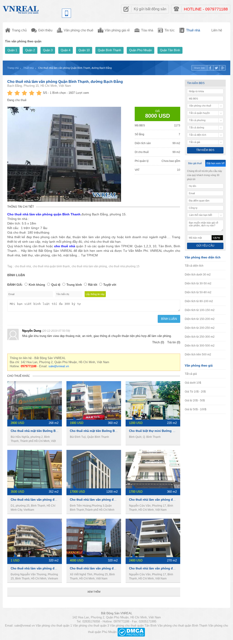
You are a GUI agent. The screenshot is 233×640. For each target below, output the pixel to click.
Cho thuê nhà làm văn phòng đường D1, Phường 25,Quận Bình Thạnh (60, 499)
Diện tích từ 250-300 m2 (200, 336)
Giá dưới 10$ (193, 382)
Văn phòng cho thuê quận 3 (91, 625)
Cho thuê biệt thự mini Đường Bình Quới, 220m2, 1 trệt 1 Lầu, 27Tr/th (178, 431)
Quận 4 (65, 50)
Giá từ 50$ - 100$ (195, 409)
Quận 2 (30, 50)
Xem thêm (93, 591)
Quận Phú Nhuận (140, 50)
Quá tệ (55, 284)
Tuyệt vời (109, 284)
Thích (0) (158, 342)
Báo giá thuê (195, 163)
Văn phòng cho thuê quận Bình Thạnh (182, 625)
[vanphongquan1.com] (21, 8)
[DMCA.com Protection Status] (131, 632)
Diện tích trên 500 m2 (198, 354)
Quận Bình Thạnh (109, 50)
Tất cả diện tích (194, 265)
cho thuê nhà (23, 266)
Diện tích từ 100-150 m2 (200, 310)
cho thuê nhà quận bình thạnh (51, 266)
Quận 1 (12, 50)
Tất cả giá (191, 373)
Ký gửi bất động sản (150, 9)
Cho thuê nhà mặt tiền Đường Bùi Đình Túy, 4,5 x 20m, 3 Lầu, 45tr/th (118, 431)
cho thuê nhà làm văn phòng (89, 266)
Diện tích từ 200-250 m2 (200, 327)
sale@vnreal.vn (58, 366)
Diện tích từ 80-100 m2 (199, 301)
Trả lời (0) (173, 342)
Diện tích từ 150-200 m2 (200, 319)
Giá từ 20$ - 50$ (195, 400)
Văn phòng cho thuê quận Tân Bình (133, 625)
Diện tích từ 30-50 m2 (198, 283)
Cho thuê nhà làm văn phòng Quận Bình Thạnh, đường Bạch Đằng (65, 82)
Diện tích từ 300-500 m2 (200, 345)
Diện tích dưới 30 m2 (198, 274)
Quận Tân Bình (170, 50)
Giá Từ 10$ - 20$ (195, 391)
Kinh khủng (37, 284)
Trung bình (74, 284)
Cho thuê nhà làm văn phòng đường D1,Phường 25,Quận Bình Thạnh (60, 568)
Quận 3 (48, 50)
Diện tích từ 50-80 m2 (198, 292)
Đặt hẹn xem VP (216, 163)
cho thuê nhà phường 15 (124, 266)
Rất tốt (92, 284)
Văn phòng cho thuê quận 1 (54, 625)
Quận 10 (84, 50)
